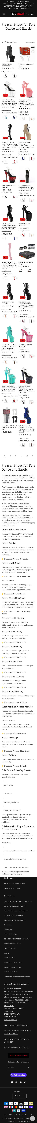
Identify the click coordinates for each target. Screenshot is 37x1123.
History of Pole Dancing (13, 915)
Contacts (7, 925)
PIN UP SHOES (10, 958)
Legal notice (12, 1121)
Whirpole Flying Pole (12, 967)
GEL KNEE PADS (21, 1000)
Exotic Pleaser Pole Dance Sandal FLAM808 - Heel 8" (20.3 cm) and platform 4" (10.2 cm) (9, 102)
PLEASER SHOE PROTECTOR (7, 65)
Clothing (8, 997)
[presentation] (17, 76)
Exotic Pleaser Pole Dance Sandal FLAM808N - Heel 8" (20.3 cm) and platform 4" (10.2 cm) (26, 103)
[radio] (6, 76)
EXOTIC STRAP (10, 1020)
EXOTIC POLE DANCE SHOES (16, 1025)
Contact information (24, 1121)
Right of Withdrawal (12, 888)
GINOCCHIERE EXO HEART (15, 906)
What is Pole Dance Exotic (14, 920)
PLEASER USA (26, 997)
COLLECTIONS (10, 948)
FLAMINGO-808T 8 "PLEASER (25, 345)
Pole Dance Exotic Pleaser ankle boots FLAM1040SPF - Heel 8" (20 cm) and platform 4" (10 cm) (27, 429)
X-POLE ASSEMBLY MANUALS (17, 1048)
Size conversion (10, 934)
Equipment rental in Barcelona (16, 911)
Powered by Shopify (17, 1115)
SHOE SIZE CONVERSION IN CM (16, 939)
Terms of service (19, 1118)
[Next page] (32, 455)
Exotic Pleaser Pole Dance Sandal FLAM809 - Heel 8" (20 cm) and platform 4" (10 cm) (9, 388)
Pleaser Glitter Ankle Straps (26, 263)
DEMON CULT (10, 1017)
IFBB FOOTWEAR (11, 1014)
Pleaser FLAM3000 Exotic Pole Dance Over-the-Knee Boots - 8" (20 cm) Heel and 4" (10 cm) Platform (9, 265)
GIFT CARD (8, 929)
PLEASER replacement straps (26, 65)
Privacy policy (8, 1118)
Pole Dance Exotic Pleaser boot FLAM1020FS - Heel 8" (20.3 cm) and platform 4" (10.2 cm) (26, 146)
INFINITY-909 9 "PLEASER (24, 224)
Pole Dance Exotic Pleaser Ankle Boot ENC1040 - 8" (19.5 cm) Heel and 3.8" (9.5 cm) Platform (26, 305)
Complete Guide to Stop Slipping (17, 976)
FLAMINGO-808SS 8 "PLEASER (8, 186)
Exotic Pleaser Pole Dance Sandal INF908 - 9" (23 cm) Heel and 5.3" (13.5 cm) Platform (26, 188)
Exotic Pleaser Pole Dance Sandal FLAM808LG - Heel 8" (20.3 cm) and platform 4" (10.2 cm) (26, 389)
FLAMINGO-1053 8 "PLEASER (8, 302)
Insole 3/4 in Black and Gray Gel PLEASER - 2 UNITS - (9, 427)
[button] (4, 13)
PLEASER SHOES (10, 972)
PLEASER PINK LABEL (13, 962)
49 (27, 456)
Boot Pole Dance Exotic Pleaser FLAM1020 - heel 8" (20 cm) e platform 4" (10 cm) (9, 347)
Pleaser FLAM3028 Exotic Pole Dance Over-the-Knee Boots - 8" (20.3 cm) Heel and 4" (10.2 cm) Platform (10, 146)
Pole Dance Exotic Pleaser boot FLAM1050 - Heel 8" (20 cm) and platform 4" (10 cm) (10, 226)
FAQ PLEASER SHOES (12, 943)
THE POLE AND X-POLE (14, 1008)
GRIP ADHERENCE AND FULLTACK (18, 901)
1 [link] (4, 456)
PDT (10, 1115)
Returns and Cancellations (14, 883)
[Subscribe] (28, 1067)
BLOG (6, 953)
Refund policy (29, 1115)
